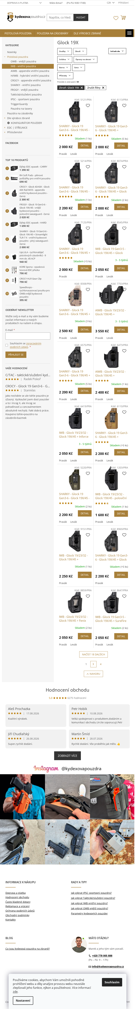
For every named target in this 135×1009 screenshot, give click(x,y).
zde (15, 992)
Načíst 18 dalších (93, 654)
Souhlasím (112, 982)
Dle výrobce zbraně (18, 118)
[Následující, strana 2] (93, 664)
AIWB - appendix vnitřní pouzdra (30, 71)
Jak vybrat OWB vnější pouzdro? (89, 908)
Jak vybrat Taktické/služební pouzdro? (93, 898)
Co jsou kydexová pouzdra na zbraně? (27, 948)
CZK (109, 2)
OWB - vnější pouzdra (23, 61)
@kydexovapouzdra (81, 768)
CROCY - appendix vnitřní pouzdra (31, 80)
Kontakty (10, 919)
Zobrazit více (67, 756)
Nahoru (95, 673)
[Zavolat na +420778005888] (65, 2)
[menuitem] (18, 33)
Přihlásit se (16, 354)
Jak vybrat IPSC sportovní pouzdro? (91, 893)
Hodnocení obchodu (67, 690)
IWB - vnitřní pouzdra (23, 66)
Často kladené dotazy (17, 902)
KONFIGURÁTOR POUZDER (26, 123)
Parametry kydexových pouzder (89, 913)
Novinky (12, 52)
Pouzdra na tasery (21, 108)
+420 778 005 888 (102, 955)
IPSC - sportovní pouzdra (25, 99)
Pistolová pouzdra (17, 56)
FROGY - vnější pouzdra (24, 89)
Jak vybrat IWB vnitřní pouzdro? (89, 903)
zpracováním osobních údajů (25, 345)
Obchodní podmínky (17, 915)
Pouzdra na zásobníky (20, 113)
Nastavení (23, 1000)
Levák (73, 154)
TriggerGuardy (19, 104)
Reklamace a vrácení (17, 906)
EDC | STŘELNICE (17, 127)
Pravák (63, 154)
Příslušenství (14, 132)
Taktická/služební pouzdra (26, 94)
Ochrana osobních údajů (20, 910)
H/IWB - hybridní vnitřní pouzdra (30, 75)
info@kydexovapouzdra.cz (108, 966)
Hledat (80, 17)
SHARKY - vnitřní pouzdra (26, 85)
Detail (85, 145)
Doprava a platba (17, 2)
